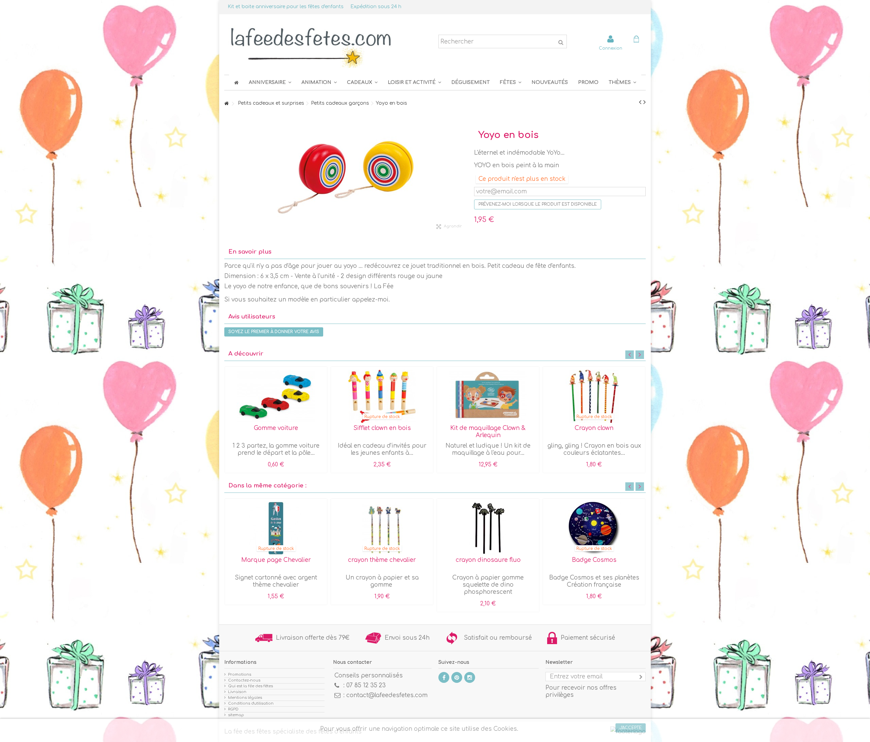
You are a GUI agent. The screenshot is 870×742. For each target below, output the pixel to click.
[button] (510, 82)
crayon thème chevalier (382, 560)
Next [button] (640, 354)
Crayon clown (594, 428)
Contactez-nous (244, 680)
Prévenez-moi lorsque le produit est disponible (537, 204)
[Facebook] (443, 677)
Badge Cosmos (594, 560)
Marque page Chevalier (276, 560)
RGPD (233, 709)
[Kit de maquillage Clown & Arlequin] (488, 396)
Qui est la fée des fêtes (250, 686)
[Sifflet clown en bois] (382, 396)
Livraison (237, 692)
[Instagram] (469, 677)
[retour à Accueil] (226, 104)
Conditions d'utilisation (251, 703)
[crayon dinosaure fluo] (488, 528)
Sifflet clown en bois (382, 428)
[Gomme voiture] (276, 396)
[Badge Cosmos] (594, 528)
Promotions (239, 674)
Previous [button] (629, 354)
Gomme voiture (276, 428)
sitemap (236, 715)
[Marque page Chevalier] (276, 528)
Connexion (610, 48)
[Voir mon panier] (636, 40)
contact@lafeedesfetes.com (387, 695)
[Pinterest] (456, 677)
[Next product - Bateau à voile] (644, 102)
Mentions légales (245, 697)
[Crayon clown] (594, 396)
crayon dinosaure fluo (488, 560)
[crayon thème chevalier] (382, 528)
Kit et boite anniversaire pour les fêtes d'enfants (286, 6)
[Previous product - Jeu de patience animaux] (640, 102)
